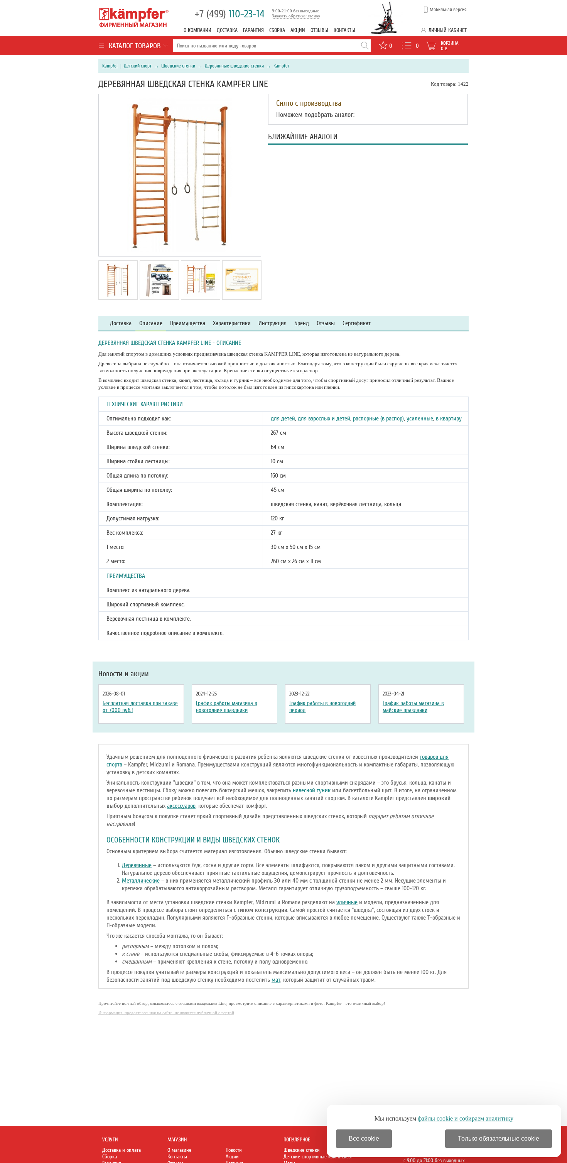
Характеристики (232, 323)
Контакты (344, 30)
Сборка (277, 30)
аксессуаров (181, 806)
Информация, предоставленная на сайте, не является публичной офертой (166, 1012)
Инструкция (272, 323)
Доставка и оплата (121, 1150)
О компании (197, 30)
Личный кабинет (448, 30)
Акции (297, 30)
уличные (347, 902)
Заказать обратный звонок (296, 16)
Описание (150, 323)
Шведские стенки (178, 66)
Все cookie (364, 1138)
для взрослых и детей (324, 418)
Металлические (141, 880)
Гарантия (253, 30)
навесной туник (312, 790)
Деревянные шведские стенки (234, 66)
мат (276, 980)
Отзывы (319, 30)
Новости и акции (123, 674)
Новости (234, 1150)
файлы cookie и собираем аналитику (465, 1118)
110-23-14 (230, 14)
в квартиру (449, 418)
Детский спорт (138, 66)
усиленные (420, 418)
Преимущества (187, 323)
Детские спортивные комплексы (318, 1156)
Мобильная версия (448, 10)
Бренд (301, 323)
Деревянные (137, 865)
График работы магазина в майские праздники (413, 707)
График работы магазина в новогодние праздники (226, 707)
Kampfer (110, 66)
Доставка (227, 30)
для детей (283, 418)
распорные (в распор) (378, 418)
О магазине (179, 1150)
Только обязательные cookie (498, 1138)
